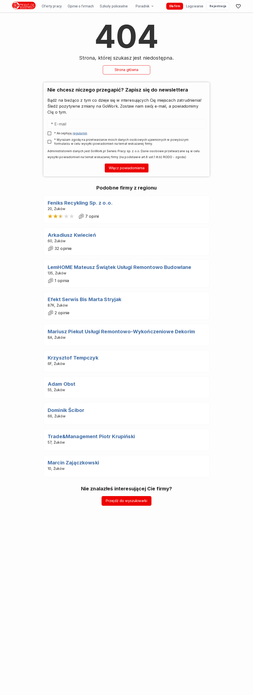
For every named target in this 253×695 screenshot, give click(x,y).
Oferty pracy (52, 6)
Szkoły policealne (114, 6)
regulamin (80, 133)
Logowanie (194, 6)
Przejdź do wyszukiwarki (126, 501)
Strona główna (127, 70)
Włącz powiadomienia (127, 168)
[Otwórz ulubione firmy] (238, 6)
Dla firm (174, 6)
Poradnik (142, 6)
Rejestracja (218, 6)
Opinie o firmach (81, 6)
